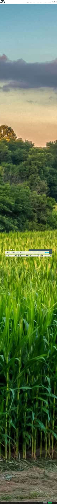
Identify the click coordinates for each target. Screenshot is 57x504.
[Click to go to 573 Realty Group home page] (2, 2)
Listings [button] (27, 2)
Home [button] (24, 2)
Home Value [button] (45, 2)
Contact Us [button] (49, 2)
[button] (32, 250)
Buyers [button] (34, 2)
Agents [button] (41, 2)
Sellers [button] (31, 2)
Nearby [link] (47, 252)
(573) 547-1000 (52, 1)
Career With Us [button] (54, 2)
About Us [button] (37, 2)
